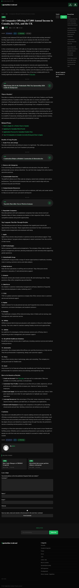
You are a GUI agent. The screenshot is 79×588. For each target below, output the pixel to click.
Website (4, 506)
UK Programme (44, 568)
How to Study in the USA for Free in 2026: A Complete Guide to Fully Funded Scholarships (72, 51)
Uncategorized (44, 571)
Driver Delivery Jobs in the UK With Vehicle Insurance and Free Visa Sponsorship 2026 (72, 62)
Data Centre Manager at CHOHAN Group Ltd (13, 464)
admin (6, 27)
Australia (43, 545)
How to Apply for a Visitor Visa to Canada (16, 126)
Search (57, 14)
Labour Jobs (44, 559)
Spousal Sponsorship (46, 565)
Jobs (6, 14)
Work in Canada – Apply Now (47, 574)
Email (3, 499)
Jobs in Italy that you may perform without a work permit (38, 464)
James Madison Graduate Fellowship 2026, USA (71, 41)
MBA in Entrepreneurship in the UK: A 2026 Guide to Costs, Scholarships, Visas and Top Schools (72, 21)
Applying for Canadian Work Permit (14, 129)
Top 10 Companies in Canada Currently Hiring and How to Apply (23, 135)
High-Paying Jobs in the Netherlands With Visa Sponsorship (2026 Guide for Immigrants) (71, 32)
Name (3, 493)
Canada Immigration (46, 548)
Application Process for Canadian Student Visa (18, 132)
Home (3, 14)
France (42, 551)
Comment (4, 478)
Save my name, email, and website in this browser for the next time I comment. (22, 513)
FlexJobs (32, 74)
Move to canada (45, 562)
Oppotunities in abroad (9, 586)
